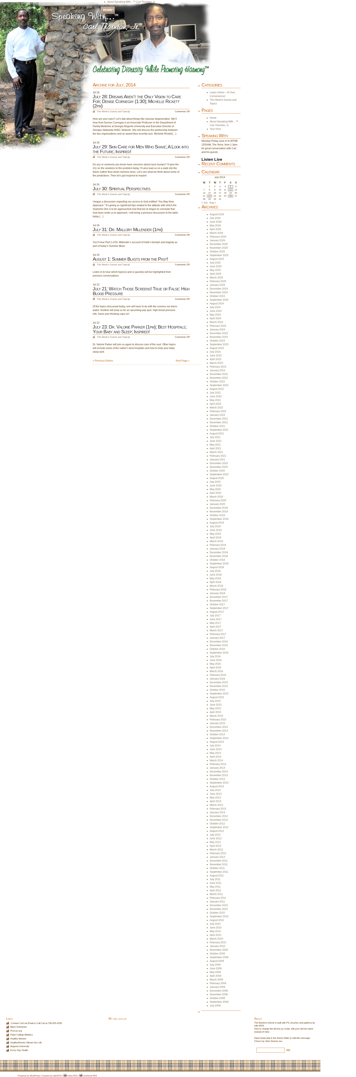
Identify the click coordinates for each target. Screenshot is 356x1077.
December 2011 (219, 860)
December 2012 (219, 816)
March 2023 (216, 363)
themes (274, 1041)
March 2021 (216, 452)
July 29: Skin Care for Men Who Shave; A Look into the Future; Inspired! (141, 149)
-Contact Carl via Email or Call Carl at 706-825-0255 (36, 1023)
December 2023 (219, 333)
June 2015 (216, 704)
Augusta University (19, 1046)
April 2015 (215, 712)
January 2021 (217, 459)
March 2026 (216, 233)
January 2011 (217, 901)
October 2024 (217, 296)
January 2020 (217, 504)
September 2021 (219, 429)
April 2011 (215, 890)
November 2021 (219, 422)
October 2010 (217, 912)
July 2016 (215, 656)
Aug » (212, 202)
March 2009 (216, 979)
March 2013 (216, 805)
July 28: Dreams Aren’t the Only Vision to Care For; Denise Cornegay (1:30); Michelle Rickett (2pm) (137, 101)
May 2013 (215, 797)
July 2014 (215, 745)
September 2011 (219, 871)
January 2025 (217, 285)
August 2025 (217, 259)
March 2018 (216, 585)
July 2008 (215, 1005)
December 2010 (219, 905)
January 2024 (217, 329)
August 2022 (217, 389)
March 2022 (216, 407)
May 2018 (215, 578)
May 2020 (215, 489)
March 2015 (216, 715)
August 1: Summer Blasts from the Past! (130, 259)
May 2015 (215, 708)
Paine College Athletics (21, 1034)
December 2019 (219, 507)
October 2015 (217, 689)
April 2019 (215, 537)
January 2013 (217, 812)
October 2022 (217, 381)
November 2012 (219, 819)
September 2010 (219, 916)
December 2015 (219, 682)
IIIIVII (59, 1076)
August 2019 (217, 522)
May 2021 (215, 444)
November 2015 (219, 686)
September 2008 (219, 1001)
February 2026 (218, 236)
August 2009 (217, 961)
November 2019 (219, 511)
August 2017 (217, 611)
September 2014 (219, 738)
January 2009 (217, 987)
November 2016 (219, 645)
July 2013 (215, 790)
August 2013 (217, 786)
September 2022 (219, 385)
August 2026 (217, 214)
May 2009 (215, 972)
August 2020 (217, 478)
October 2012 (217, 823)
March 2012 (216, 849)
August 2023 (217, 348)
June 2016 (216, 660)
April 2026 (215, 229)
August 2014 (217, 741)
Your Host (112, 5)
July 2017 (215, 615)
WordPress (35, 1076)
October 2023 (217, 340)
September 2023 (219, 344)
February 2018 (218, 589)
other (267, 1041)
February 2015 (218, 719)
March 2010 (216, 938)
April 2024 (215, 318)
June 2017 (216, 619)
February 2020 (218, 500)
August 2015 (217, 697)
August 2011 (217, 875)
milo (55, 1076)
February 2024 (218, 325)
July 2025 (215, 262)
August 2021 (217, 433)
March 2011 (216, 894)
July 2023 (215, 351)
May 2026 (215, 225)
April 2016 (215, 667)
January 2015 (217, 723)
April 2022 (215, 403)
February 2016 (218, 675)
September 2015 (219, 693)
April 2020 (215, 493)
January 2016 (217, 678)
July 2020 (215, 481)
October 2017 (217, 604)
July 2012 (215, 834)
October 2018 (217, 559)
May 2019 (215, 533)
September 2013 (219, 782)
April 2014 (215, 756)
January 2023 (217, 370)
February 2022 (218, 411)
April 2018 (215, 582)
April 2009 (215, 975)
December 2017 (219, 597)
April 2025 (215, 273)
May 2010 (215, 931)
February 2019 (218, 545)
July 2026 (215, 218)
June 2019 (216, 530)
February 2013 (218, 808)
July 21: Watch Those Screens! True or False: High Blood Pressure (141, 291)
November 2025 (219, 247)
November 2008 (219, 994)
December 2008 (219, 990)
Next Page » (183, 360)
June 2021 (216, 441)
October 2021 (217, 426)
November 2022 (219, 377)
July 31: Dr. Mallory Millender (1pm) (128, 229)
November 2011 (219, 864)
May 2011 (215, 886)
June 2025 (216, 266)
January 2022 (217, 415)
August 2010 (217, 920)
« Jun (204, 202)
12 (230, 190)
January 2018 (217, 593)
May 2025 (215, 270)
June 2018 (216, 574)
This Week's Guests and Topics (113, 111)
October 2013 (217, 779)
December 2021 (219, 418)
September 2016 (219, 652)
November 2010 (219, 909)
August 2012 (217, 831)
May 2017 (215, 623)
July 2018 (215, 571)
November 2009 (219, 949)
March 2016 (216, 671)
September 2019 (219, 519)
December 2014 (219, 727)
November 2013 (219, 775)
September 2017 (219, 608)
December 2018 (219, 552)
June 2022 (216, 396)
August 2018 (217, 567)
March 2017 (216, 630)
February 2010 (218, 942)
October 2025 (217, 251)
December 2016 (219, 641)
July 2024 (215, 307)
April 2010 (215, 935)
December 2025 (219, 244)
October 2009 (217, 953)
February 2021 (218, 455)
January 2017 (217, 637)
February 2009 (218, 983)
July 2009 (215, 964)
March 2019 (216, 541)
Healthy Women (18, 1038)
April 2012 (215, 845)
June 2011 (215, 883)
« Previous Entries (103, 360)
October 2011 (217, 868)
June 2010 (216, 927)
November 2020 (219, 467)
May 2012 (215, 842)
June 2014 (216, 749)
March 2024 (216, 322)
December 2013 (219, 771)
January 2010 (217, 946)
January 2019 (217, 548)
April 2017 (215, 626)
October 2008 (217, 998)
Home (107, 10)
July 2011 (215, 879)
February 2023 (218, 366)
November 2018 (219, 556)
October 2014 (217, 734)
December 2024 (219, 288)
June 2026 (216, 221)
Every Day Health (19, 1050)
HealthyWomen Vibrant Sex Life (26, 1042)
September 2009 (219, 957)
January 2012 (217, 857)
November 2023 (219, 337)
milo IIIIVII (259, 1025)
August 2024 (217, 303)
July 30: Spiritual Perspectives (121, 188)
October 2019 (217, 515)
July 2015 (215, 701)
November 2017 (219, 600)
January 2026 (217, 240)
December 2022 (219, 374)
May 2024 (215, 314)
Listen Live (211, 159)
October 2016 (217, 649)
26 (230, 196)
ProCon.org (16, 1031)
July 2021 (215, 437)
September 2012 (219, 827)
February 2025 (218, 281)
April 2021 (215, 448)
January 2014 (217, 767)
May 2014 (215, 753)
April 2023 (215, 359)
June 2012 (216, 838)
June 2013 (216, 793)
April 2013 (215, 801)
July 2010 (215, 923)
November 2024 (219, 292)
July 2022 (215, 392)
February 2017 (218, 634)
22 (209, 196)
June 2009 (216, 968)
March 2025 (216, 277)
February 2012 (218, 853)
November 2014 (219, 730)
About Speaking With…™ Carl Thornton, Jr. (131, 1)
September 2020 (219, 474)
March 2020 (216, 496)
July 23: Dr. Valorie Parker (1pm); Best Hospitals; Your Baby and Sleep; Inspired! (139, 329)
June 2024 (216, 311)
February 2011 (218, 897)
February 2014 (218, 764)
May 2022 (215, 400)
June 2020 (216, 485)
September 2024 (219, 299)
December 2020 (219, 463)
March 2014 (216, 760)
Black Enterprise (18, 1027)
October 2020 (217, 470)
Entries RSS (72, 1076)
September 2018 (219, 563)
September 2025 (219, 255)
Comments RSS (89, 1076)
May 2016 (215, 663)
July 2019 (215, 526)
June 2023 (216, 355)
